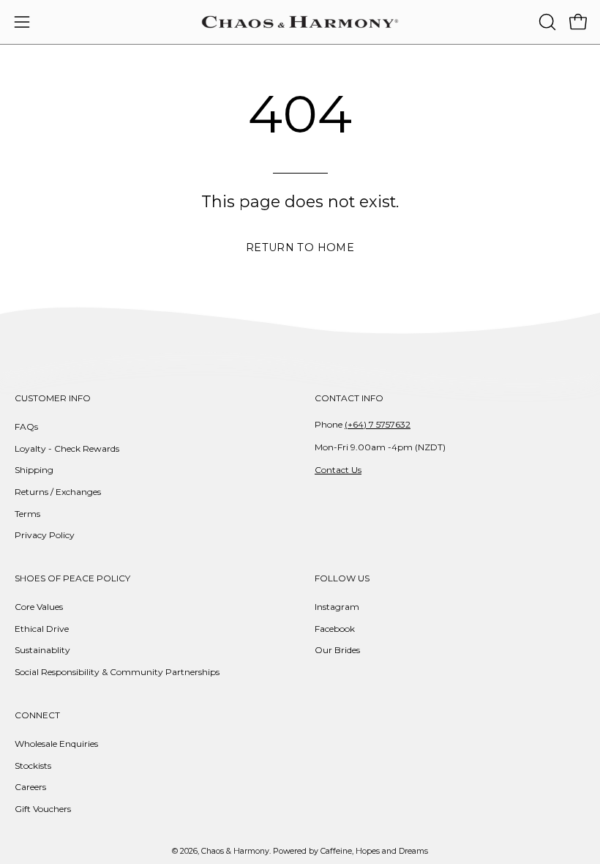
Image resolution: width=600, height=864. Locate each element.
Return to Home (300, 247)
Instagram (337, 606)
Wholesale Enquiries (56, 743)
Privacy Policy (45, 534)
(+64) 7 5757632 (377, 424)
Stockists (33, 764)
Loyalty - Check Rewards (67, 448)
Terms (27, 513)
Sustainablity (42, 649)
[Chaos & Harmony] (300, 22)
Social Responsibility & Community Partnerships (117, 671)
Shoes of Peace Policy (72, 578)
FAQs (26, 426)
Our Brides (337, 649)
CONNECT (37, 715)
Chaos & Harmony (235, 851)
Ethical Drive (42, 628)
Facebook (335, 628)
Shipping (34, 469)
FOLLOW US (342, 578)
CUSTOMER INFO (53, 397)
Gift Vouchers (43, 808)
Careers (30, 786)
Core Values (39, 606)
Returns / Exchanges (58, 491)
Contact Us (338, 469)
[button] (546, 22)
